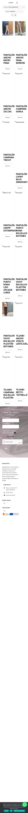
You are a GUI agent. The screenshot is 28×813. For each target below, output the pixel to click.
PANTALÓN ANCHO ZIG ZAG (8, 109)
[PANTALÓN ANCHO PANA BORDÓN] (20, 36)
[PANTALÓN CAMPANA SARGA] (20, 87)
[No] (26, 807)
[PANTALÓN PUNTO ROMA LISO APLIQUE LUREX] (7, 260)
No (11, 810)
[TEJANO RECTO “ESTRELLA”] (20, 371)
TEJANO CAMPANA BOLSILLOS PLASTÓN (9, 393)
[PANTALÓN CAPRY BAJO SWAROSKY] (20, 146)
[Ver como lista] (15, 15)
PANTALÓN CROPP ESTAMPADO (9, 228)
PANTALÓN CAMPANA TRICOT (8, 157)
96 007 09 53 (9, 492)
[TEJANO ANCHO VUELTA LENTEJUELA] (20, 317)
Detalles (8, 68)
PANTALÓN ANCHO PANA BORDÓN (21, 59)
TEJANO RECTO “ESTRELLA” (22, 392)
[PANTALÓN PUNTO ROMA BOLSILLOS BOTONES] (20, 206)
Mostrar (10, 11)
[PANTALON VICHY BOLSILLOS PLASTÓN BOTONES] (20, 260)
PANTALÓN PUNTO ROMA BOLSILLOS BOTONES (21, 230)
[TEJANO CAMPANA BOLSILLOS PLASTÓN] (7, 371)
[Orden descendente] (23, 7)
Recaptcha (10, 436)
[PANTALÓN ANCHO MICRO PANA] (7, 36)
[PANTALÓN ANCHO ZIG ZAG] (7, 87)
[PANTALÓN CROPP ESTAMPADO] (7, 206)
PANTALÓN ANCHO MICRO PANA (8, 59)
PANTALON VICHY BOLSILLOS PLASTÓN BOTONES (21, 284)
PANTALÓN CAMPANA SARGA (21, 109)
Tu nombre (6, 417)
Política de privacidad (19, 810)
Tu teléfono (6, 423)
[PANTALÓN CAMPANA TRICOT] (7, 136)
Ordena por (11, 7)
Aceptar (6, 810)
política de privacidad (7, 432)
